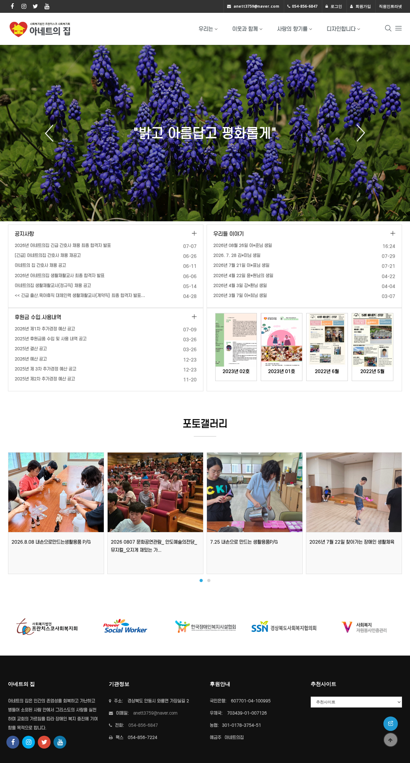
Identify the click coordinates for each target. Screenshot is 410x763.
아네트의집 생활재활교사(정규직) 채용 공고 (53, 285)
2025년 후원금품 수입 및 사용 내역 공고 (50, 339)
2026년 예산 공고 (31, 359)
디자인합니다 (341, 29)
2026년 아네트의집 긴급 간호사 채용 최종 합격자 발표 (63, 245)
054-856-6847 (304, 6)
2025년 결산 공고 (31, 349)
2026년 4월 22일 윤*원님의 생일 (243, 275)
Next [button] (358, 133)
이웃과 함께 (245, 29)
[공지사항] (194, 234)
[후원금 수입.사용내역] (194, 317)
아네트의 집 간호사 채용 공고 (40, 265)
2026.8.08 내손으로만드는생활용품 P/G (51, 542)
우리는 (206, 29)
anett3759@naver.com (256, 6)
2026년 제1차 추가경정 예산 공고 (45, 329)
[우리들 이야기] (392, 234)
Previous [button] (51, 133)
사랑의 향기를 (292, 29)
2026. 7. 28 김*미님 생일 (236, 255)
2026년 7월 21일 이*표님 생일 (241, 265)
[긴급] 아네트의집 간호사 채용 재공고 (48, 255)
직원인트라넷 (390, 6)
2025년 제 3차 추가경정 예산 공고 (45, 369)
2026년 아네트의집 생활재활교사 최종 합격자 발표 (59, 275)
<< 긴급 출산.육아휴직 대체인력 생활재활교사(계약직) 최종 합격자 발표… (80, 295)
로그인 (336, 6)
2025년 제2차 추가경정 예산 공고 (45, 379)
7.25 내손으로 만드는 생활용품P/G (244, 542)
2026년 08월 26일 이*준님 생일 (242, 245)
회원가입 (363, 6)
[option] (205, 133)
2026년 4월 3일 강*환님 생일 (240, 285)
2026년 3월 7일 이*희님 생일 (240, 295)
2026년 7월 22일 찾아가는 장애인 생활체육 (351, 542)
